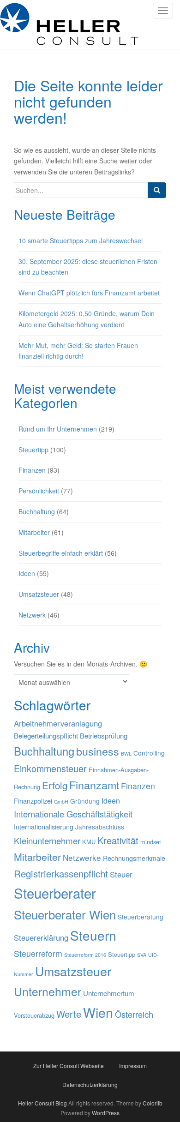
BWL (126, 753)
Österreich (134, 1014)
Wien (98, 1012)
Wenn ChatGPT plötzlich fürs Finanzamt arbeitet (89, 292)
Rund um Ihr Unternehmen (57, 428)
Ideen (26, 573)
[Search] (157, 190)
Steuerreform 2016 (85, 954)
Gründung (85, 800)
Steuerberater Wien (65, 914)
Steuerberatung (140, 916)
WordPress (106, 1113)
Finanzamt (94, 785)
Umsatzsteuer (38, 594)
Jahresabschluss (99, 826)
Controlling (149, 752)
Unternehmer (47, 991)
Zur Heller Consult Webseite (68, 1065)
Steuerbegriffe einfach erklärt (60, 553)
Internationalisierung (43, 826)
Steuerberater (55, 892)
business (97, 751)
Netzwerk (32, 614)
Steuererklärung (41, 937)
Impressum (133, 1065)
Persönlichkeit (38, 490)
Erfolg (54, 785)
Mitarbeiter (34, 532)
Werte (68, 1014)
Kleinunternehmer (47, 840)
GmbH (61, 801)
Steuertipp (33, 449)
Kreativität (117, 840)
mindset (150, 841)
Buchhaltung (36, 511)
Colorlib (152, 1103)
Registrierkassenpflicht (61, 873)
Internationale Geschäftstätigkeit (73, 814)
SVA (141, 954)
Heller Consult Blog (42, 1103)
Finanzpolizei (33, 800)
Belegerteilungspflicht (46, 735)
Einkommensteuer (50, 768)
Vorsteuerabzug (34, 1015)
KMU (89, 841)
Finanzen (32, 469)
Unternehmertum (108, 993)
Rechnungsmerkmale (134, 858)
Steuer (121, 874)
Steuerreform (38, 953)
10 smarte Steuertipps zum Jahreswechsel (80, 240)
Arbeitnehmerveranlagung (58, 723)
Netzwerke (82, 857)
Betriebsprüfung (103, 735)
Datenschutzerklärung (90, 1084)
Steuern (93, 935)
